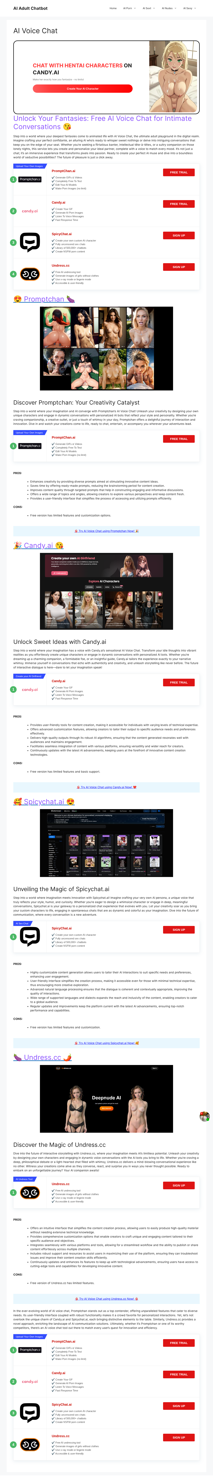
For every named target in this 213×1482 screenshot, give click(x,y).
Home (113, 8)
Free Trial (179, 172)
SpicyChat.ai (62, 234)
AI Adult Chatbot (30, 8)
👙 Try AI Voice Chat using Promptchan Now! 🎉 (106, 531)
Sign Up (179, 235)
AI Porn (127, 8)
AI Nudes (167, 8)
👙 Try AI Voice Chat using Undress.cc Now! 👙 (106, 1298)
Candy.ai (58, 202)
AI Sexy (187, 8)
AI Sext (147, 8)
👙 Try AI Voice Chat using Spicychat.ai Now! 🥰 (106, 1043)
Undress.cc (61, 265)
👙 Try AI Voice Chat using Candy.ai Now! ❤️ (106, 787)
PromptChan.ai (63, 171)
